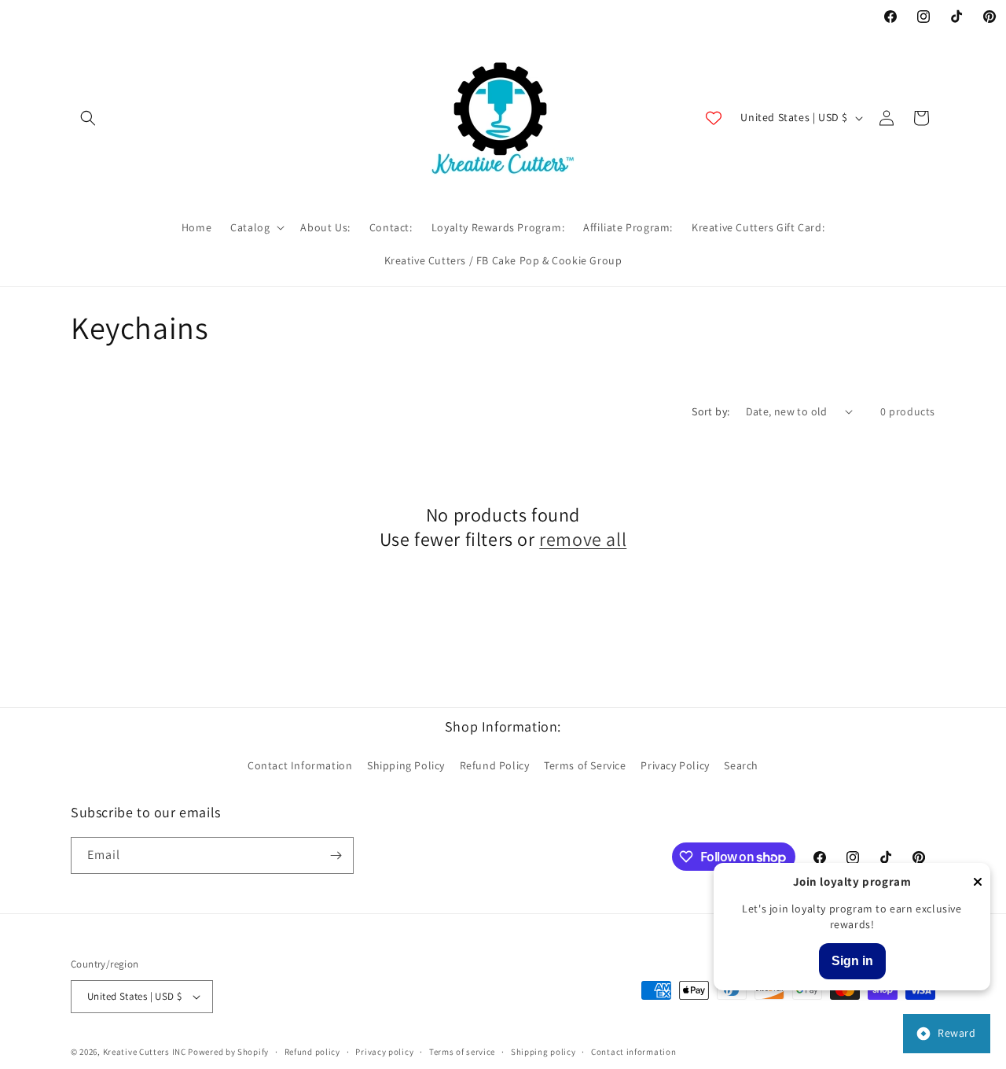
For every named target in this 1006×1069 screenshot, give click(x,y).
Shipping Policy (406, 765)
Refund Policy (495, 765)
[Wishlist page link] (713, 118)
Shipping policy (543, 1051)
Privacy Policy (675, 765)
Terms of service (462, 1051)
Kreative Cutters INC (144, 1051)
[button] (88, 118)
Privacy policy (384, 1051)
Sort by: (710, 411)
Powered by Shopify (228, 1051)
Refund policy (312, 1051)
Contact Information (300, 765)
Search (741, 765)
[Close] (977, 883)
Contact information (633, 1051)
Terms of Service (585, 765)
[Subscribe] (335, 855)
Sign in (852, 961)
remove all (582, 539)
